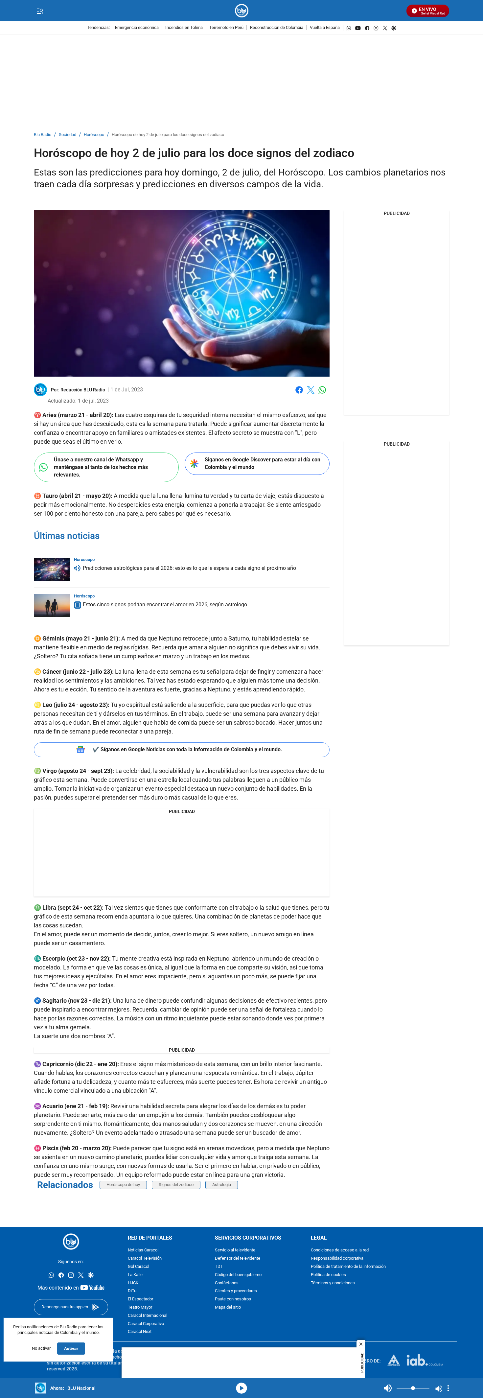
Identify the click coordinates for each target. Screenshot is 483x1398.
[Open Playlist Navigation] (448, 1388)
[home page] (241, 10)
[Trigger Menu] (39, 11)
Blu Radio (42, 135)
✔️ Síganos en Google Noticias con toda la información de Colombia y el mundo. (187, 749)
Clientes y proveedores (236, 1291)
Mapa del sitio (228, 1307)
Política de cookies (328, 1275)
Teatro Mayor (140, 1307)
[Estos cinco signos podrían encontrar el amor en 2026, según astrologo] (52, 605)
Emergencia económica (137, 27)
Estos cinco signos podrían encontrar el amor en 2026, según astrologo (165, 604)
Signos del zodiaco (176, 1184)
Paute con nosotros (233, 1299)
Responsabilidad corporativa (337, 1258)
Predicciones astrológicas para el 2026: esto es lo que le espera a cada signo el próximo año (189, 568)
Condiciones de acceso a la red (340, 1250)
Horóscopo (94, 135)
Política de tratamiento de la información (348, 1267)
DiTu (132, 1291)
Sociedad (67, 135)
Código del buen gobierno (238, 1275)
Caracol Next (139, 1332)
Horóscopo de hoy (123, 1184)
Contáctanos (227, 1283)
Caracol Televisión (145, 1258)
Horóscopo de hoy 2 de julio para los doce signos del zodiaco (168, 135)
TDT (219, 1267)
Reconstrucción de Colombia (276, 27)
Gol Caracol (138, 1267)
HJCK (133, 1283)
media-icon (241, 1388)
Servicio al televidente (235, 1250)
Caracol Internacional (147, 1316)
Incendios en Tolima (184, 27)
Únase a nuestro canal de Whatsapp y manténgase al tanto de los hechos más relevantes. (101, 467)
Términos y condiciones (333, 1283)
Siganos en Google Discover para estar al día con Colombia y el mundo (262, 463)
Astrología (221, 1184)
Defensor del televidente (237, 1258)
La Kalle (135, 1275)
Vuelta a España (325, 27)
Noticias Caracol (143, 1250)
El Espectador (140, 1299)
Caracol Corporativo (146, 1323)
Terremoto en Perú (226, 27)
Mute (388, 1388)
